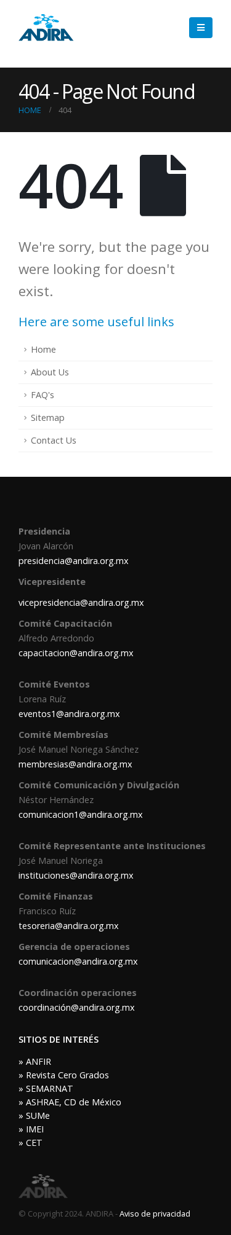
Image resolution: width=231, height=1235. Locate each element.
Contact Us (53, 440)
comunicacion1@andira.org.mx (80, 814)
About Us (50, 372)
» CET (30, 1142)
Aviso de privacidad (155, 1213)
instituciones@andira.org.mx (76, 875)
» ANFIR (34, 1061)
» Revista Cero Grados (63, 1075)
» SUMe (34, 1115)
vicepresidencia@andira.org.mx (81, 602)
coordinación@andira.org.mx (76, 1007)
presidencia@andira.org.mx (73, 561)
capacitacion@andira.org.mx (76, 653)
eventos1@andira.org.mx (69, 713)
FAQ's (42, 395)
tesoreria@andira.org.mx (68, 925)
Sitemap (48, 417)
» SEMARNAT (45, 1088)
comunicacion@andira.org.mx (78, 961)
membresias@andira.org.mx (75, 764)
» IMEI (31, 1129)
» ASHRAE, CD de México (69, 1102)
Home (43, 349)
